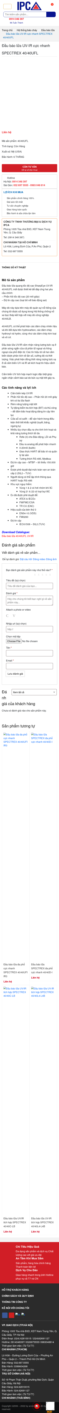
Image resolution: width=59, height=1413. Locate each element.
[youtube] (11, 1315)
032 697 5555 (20, 185)
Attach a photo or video (18, 609)
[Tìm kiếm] (51, 14)
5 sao (51, 574)
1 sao (36, 574)
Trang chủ (7, 30)
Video (14, 615)
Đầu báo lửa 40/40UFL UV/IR (18, 536)
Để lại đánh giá (10, 559)
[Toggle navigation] (7, 6)
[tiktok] (18, 1315)
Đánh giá (11, 593)
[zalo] (24, 1315)
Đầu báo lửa (48, 30)
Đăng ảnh (51, 559)
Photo (8, 615)
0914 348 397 (19, 181)
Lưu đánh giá (15, 673)
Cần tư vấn (30, 168)
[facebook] (5, 1315)
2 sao (40, 574)
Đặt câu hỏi (26, 559)
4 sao (47, 574)
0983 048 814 (37, 185)
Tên (9, 647)
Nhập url (16, 623)
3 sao (43, 574)
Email (10, 660)
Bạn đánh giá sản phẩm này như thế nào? (29, 570)
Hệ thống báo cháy (27, 30)
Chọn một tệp (13, 636)
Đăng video (39, 559)
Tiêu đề (15, 580)
